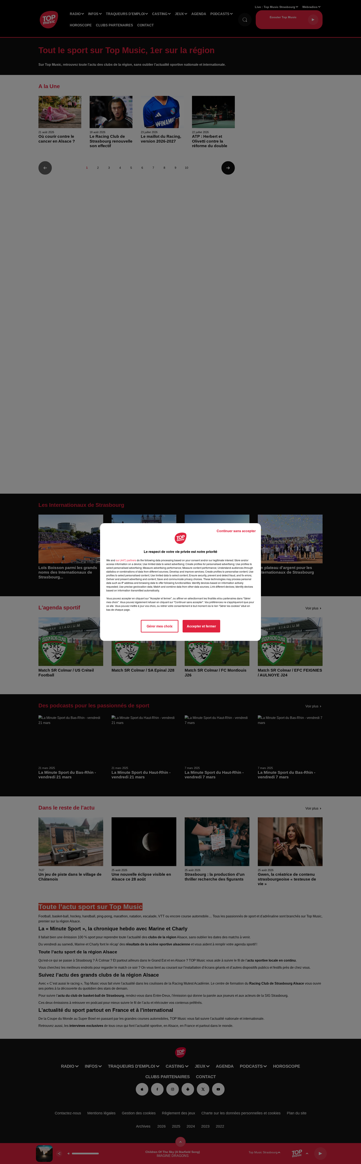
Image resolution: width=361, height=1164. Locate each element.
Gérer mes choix (160, 626)
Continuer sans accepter (236, 530)
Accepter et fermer (201, 626)
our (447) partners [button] (126, 560)
